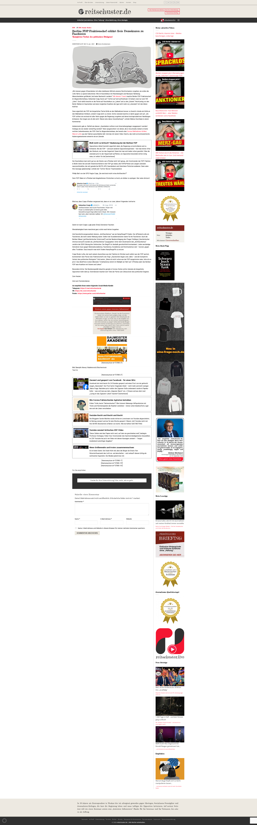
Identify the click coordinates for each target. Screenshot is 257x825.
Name (77, 519)
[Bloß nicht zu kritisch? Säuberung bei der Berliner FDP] (111, 149)
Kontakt (128, 2)
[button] (178, 20)
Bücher (122, 2)
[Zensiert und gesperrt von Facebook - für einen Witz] (111, 386)
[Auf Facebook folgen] (165, 2)
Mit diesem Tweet (119, 96)
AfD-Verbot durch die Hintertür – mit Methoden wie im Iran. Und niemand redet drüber (169, 155)
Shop (134, 2)
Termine (108, 819)
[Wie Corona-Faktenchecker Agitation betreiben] (111, 404)
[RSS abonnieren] (174, 2)
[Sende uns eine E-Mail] (171, 2)
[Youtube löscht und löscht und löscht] (111, 419)
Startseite (85, 819)
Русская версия (147, 819)
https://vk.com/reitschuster (85, 291)
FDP (73, 27)
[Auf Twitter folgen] (168, 2)
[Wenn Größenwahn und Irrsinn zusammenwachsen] (111, 451)
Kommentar (79, 501)
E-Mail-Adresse (106, 519)
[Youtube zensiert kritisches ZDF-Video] (111, 435)
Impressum (156, 819)
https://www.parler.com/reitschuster (92, 293)
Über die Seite (89, 2)
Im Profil (79, 2)
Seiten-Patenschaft (111, 2)
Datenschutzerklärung (168, 819)
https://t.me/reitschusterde (90, 288)
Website (129, 519)
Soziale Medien (86, 27)
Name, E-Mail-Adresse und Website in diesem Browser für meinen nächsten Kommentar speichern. (111, 528)
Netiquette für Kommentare (132, 819)
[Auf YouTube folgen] (178, 2)
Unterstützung (99, 2)
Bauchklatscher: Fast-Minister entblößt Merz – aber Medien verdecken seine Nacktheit (167, 113)
